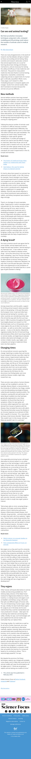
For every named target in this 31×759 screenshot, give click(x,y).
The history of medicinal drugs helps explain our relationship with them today (15, 162)
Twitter (17, 679)
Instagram (4, 681)
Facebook (22, 679)
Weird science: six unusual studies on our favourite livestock (15, 539)
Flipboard (12, 681)
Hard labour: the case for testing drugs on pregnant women (13, 168)
